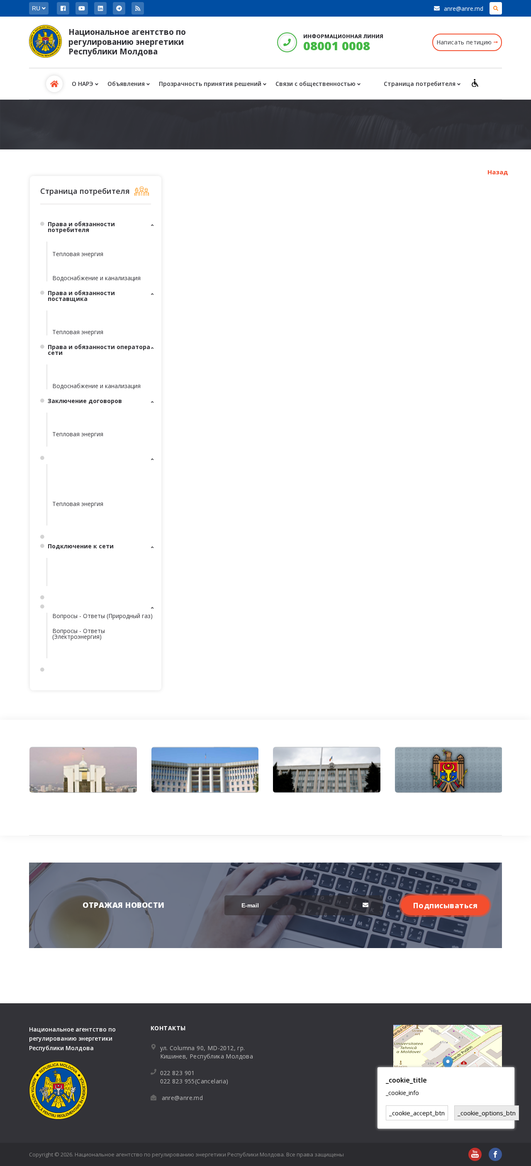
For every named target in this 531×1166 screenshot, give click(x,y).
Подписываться (445, 905)
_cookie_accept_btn (417, 1113)
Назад (497, 172)
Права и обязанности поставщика (81, 296)
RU (37, 8)
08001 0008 (336, 45)
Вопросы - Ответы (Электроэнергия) (78, 633)
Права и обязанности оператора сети (99, 350)
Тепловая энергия (77, 254)
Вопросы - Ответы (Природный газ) (102, 616)
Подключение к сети (81, 546)
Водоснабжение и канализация (96, 278)
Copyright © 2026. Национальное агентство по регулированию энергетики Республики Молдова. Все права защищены (186, 1154)
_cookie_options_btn (487, 1113)
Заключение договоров (85, 401)
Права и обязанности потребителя (81, 227)
